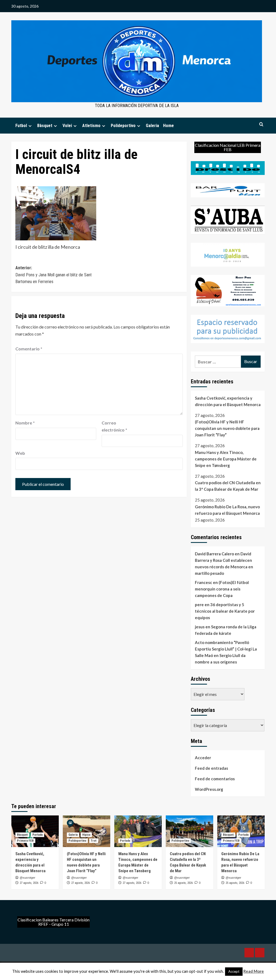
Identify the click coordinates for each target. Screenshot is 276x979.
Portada (37, 835)
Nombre (25, 422)
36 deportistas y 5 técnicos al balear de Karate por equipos (225, 611)
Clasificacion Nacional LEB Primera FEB (227, 147)
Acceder (203, 757)
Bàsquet (44, 125)
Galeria (152, 125)
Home (168, 125)
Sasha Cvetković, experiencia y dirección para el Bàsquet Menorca (228, 401)
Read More (253, 971)
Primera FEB (25, 840)
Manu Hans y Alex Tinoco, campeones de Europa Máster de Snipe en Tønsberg (226, 459)
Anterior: (53, 274)
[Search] (261, 124)
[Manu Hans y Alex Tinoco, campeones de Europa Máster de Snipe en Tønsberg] (138, 831)
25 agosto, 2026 (183, 883)
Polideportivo (123, 125)
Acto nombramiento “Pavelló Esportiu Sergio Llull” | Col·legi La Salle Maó (226, 649)
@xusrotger (27, 877)
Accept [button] (233, 971)
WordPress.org (209, 789)
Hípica (86, 835)
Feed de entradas (211, 768)
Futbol (21, 125)
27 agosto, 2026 (29, 883)
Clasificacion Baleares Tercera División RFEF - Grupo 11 (53, 922)
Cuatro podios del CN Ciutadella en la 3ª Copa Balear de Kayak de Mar (228, 486)
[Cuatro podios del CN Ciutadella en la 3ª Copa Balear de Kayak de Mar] (189, 831)
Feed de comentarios (215, 778)
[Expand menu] (30, 126)
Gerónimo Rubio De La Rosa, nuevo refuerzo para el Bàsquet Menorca (227, 510)
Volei (67, 125)
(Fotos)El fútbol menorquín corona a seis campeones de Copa (222, 589)
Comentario (28, 348)
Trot (93, 840)
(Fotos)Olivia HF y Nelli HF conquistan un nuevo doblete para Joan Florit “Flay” (227, 428)
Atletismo (91, 125)
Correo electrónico (114, 426)
